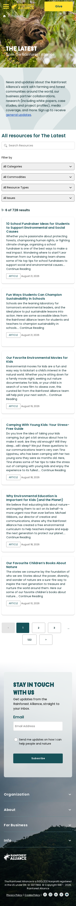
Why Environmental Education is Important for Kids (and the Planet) (34, 498)
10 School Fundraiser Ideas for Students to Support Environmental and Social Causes (38, 227)
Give (58, 6)
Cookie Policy (32, 895)
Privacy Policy (14, 895)
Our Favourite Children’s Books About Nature (36, 565)
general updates (18, 115)
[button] (6, 6)
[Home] (22, 6)
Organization (16, 794)
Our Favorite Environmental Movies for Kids (37, 359)
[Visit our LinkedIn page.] (56, 894)
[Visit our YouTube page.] (67, 894)
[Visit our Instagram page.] (50, 894)
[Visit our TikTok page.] (61, 894)
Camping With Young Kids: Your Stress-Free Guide (37, 427)
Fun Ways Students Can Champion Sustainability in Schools (34, 296)
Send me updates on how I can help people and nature (40, 742)
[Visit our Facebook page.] (45, 894)
